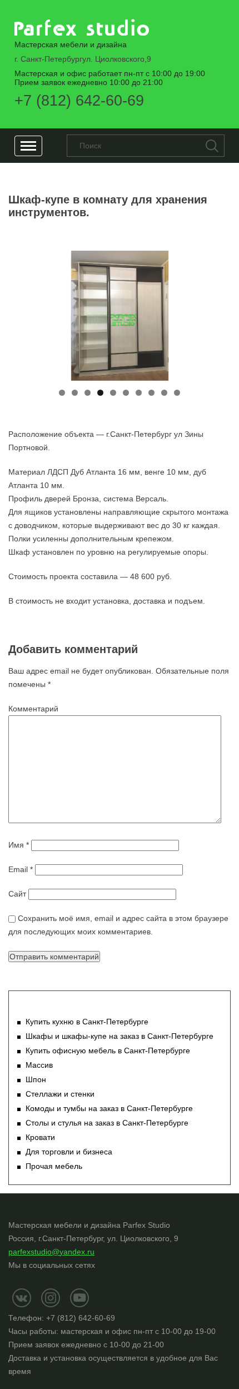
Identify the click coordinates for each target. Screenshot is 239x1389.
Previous (22, 313)
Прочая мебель (54, 1166)
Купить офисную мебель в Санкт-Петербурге (108, 1050)
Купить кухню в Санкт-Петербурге (87, 1021)
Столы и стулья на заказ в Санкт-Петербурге (107, 1122)
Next (216, 313)
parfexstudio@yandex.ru (51, 1251)
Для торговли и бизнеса (69, 1151)
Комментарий (33, 708)
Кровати (40, 1137)
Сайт (17, 893)
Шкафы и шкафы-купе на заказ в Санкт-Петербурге (119, 1036)
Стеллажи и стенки (60, 1093)
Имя (18, 844)
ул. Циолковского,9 (82, 58)
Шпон (36, 1079)
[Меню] (28, 146)
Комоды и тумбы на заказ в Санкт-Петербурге (109, 1108)
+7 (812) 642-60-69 (79, 100)
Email (20, 869)
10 (177, 393)
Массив (39, 1065)
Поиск (212, 145)
